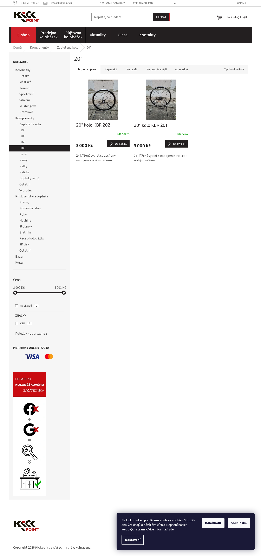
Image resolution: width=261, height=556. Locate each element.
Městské (25, 82)
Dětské (24, 76)
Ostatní (24, 184)
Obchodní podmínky (112, 3)
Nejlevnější (111, 69)
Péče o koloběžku (31, 238)
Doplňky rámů (29, 178)
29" (22, 130)
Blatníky (25, 232)
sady (23, 154)
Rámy (23, 160)
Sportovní (26, 94)
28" (22, 136)
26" (22, 142)
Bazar (19, 256)
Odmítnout (213, 523)
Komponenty (24, 118)
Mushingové (27, 106)
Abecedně (181, 69)
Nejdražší (132, 69)
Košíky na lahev (30, 208)
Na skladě (28, 306)
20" (22, 148)
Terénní (24, 88)
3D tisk (24, 244)
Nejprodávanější (157, 69)
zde (171, 529)
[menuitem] (23, 35)
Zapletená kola (30, 124)
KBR (25, 323)
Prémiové (26, 112)
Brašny (24, 202)
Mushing (25, 220)
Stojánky (25, 226)
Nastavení (132, 540)
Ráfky (23, 166)
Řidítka (24, 172)
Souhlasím (239, 523)
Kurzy (19, 262)
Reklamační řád (143, 3)
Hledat (161, 17)
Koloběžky (22, 70)
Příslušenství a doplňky (31, 196)
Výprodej (25, 190)
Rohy (23, 214)
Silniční (24, 100)
